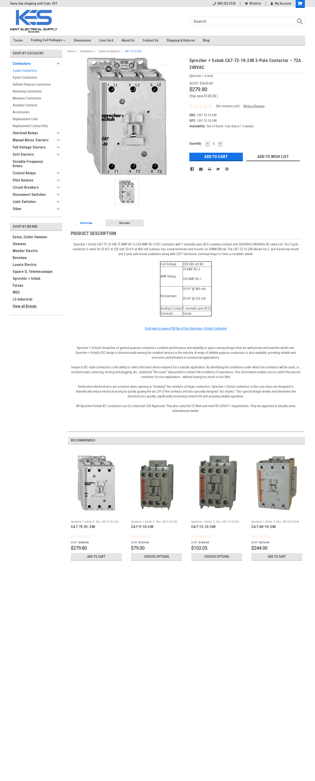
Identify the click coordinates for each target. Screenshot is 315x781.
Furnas (18, 285)
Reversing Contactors (27, 91)
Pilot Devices (23, 180)
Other (17, 209)
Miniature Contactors (27, 98)
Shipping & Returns (180, 40)
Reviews (124, 223)
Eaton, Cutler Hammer (30, 237)
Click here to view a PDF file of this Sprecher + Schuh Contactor (186, 328)
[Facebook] (192, 169)
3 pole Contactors (25, 71)
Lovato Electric (25, 264)
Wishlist (255, 3)
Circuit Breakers (26, 187)
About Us (127, 40)
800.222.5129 (226, 3)
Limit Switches (24, 202)
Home (71, 51)
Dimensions (82, 40)
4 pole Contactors (25, 77)
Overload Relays (25, 133)
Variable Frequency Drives (28, 163)
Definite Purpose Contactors (32, 84)
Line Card (106, 40)
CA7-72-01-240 (83, 527)
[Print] (209, 169)
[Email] (201, 169)
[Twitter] (218, 169)
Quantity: (195, 143)
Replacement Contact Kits (30, 126)
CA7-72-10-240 (133, 51)
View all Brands (25, 306)
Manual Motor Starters (31, 140)
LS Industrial (22, 299)
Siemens (19, 244)
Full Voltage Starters (29, 147)
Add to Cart (96, 556)
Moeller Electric (25, 251)
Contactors (22, 63)
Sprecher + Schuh (26, 278)
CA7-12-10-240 (203, 527)
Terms (18, 40)
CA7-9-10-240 (142, 527)
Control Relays (24, 173)
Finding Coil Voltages (47, 40)
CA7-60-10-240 (263, 527)
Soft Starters (23, 154)
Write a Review (254, 106)
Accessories (21, 112)
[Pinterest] (227, 169)
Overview (86, 223)
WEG (16, 292)
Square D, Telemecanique (33, 271)
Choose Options (156, 556)
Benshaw (20, 258)
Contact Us (150, 40)
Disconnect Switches (29, 194)
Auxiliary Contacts (25, 105)
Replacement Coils (25, 119)
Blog (206, 40)
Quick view (96, 514)
